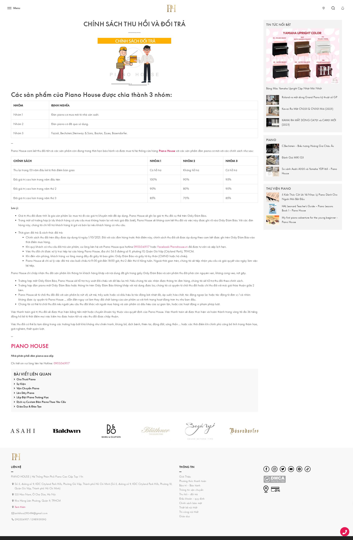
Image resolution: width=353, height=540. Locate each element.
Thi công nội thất (188, 511)
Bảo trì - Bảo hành (189, 485)
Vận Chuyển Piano (28, 388)
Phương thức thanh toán (192, 480)
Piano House (167, 150)
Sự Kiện (21, 383)
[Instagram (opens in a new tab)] (274, 469)
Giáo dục (184, 516)
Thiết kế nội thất (188, 507)
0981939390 (38, 519)
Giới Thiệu (185, 476)
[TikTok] (308, 469)
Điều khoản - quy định (191, 498)
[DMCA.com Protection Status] (274, 478)
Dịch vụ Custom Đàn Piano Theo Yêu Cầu (41, 401)
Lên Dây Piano (25, 392)
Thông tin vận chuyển (191, 489)
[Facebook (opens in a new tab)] (266, 469)
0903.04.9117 (142, 246)
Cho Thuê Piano (26, 379)
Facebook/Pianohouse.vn (172, 246)
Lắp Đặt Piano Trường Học (33, 397)
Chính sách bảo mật (190, 503)
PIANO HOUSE (30, 346)
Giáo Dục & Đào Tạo (29, 406)
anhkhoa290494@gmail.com (31, 513)
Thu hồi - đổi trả (188, 494)
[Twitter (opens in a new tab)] (283, 469)
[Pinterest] (299, 469)
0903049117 (22, 519)
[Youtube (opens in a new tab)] (291, 469)
